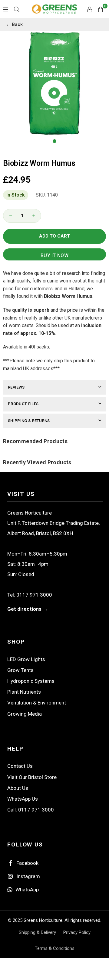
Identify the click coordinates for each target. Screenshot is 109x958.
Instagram (28, 876)
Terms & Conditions (54, 948)
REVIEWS (16, 387)
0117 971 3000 (34, 595)
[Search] (16, 9)
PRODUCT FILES (23, 404)
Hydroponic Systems (30, 681)
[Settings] (89, 9)
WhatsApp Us (22, 799)
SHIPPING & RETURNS (29, 420)
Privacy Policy (77, 932)
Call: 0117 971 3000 (30, 810)
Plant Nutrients (24, 692)
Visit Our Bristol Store (32, 777)
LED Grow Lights (26, 659)
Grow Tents (20, 670)
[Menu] (5, 9)
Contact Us (20, 766)
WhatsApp (27, 890)
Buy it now (54, 255)
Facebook (27, 863)
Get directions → (27, 609)
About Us (17, 788)
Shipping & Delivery (37, 932)
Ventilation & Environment (36, 703)
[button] (100, 9)
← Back (14, 24)
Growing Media (24, 714)
